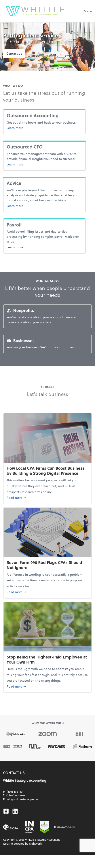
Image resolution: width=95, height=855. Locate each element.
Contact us (14, 53)
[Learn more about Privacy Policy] (65, 827)
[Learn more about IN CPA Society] (29, 827)
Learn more (36, 127)
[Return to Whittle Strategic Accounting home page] (35, 11)
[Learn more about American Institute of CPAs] (10, 827)
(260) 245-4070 (15, 795)
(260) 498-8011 (15, 792)
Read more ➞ (47, 497)
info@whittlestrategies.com (23, 799)
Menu (88, 11)
